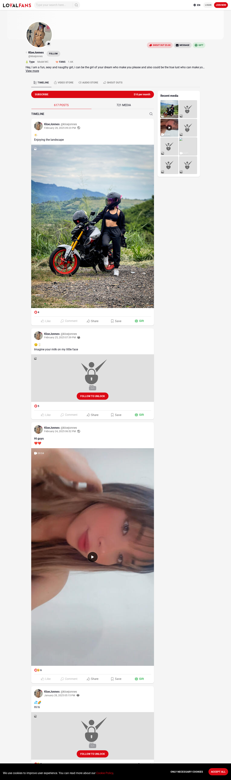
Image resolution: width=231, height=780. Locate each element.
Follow (53, 53)
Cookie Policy (104, 773)
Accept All (218, 771)
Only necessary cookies (187, 771)
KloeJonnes (52, 124)
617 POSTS (61, 105)
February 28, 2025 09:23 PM (60, 127)
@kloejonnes (69, 124)
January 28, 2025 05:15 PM (59, 695)
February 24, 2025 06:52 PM (60, 431)
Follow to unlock (92, 396)
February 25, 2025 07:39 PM (60, 337)
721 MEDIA (124, 105)
